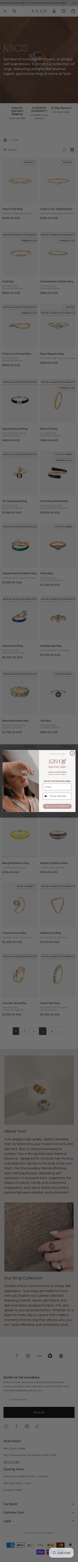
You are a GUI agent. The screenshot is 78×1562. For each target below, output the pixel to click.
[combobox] (46, 796)
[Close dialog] (72, 753)
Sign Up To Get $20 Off (57, 806)
